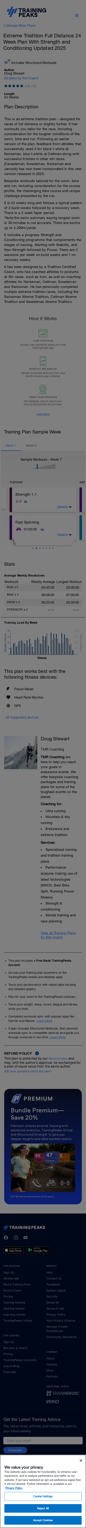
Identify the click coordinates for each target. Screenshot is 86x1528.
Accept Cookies (43, 1520)
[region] (43, 1491)
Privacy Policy (14, 1488)
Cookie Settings (43, 1496)
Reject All (43, 1508)
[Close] (81, 1460)
